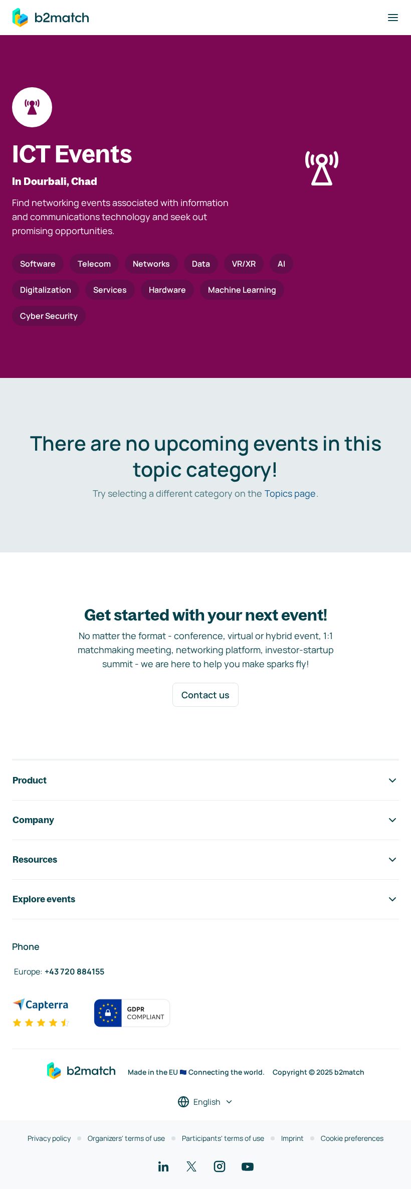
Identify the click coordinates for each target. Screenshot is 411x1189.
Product (30, 780)
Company (33, 820)
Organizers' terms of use (126, 1138)
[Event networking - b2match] (50, 18)
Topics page (290, 493)
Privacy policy (49, 1138)
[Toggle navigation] (393, 18)
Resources (35, 859)
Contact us (205, 695)
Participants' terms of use (223, 1138)
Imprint (292, 1138)
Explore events (44, 899)
